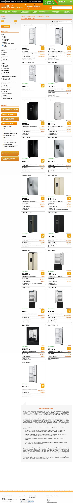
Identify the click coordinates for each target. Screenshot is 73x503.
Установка (34, 1)
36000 (3, 20)
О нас (12, 1)
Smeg (4, 45)
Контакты (8, 1)
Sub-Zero (5, 46)
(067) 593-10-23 (37, 6)
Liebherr (5, 42)
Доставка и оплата (19, 1)
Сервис (39, 1)
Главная (3, 1)
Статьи (48, 500)
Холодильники (40, 16)
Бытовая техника (31, 16)
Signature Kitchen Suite (8, 43)
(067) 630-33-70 (30, 6)
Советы (48, 501)
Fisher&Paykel (6, 39)
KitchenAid (5, 40)
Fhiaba (4, 37)
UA (49, 7)
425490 (16, 20)
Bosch (4, 36)
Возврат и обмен (27, 1)
